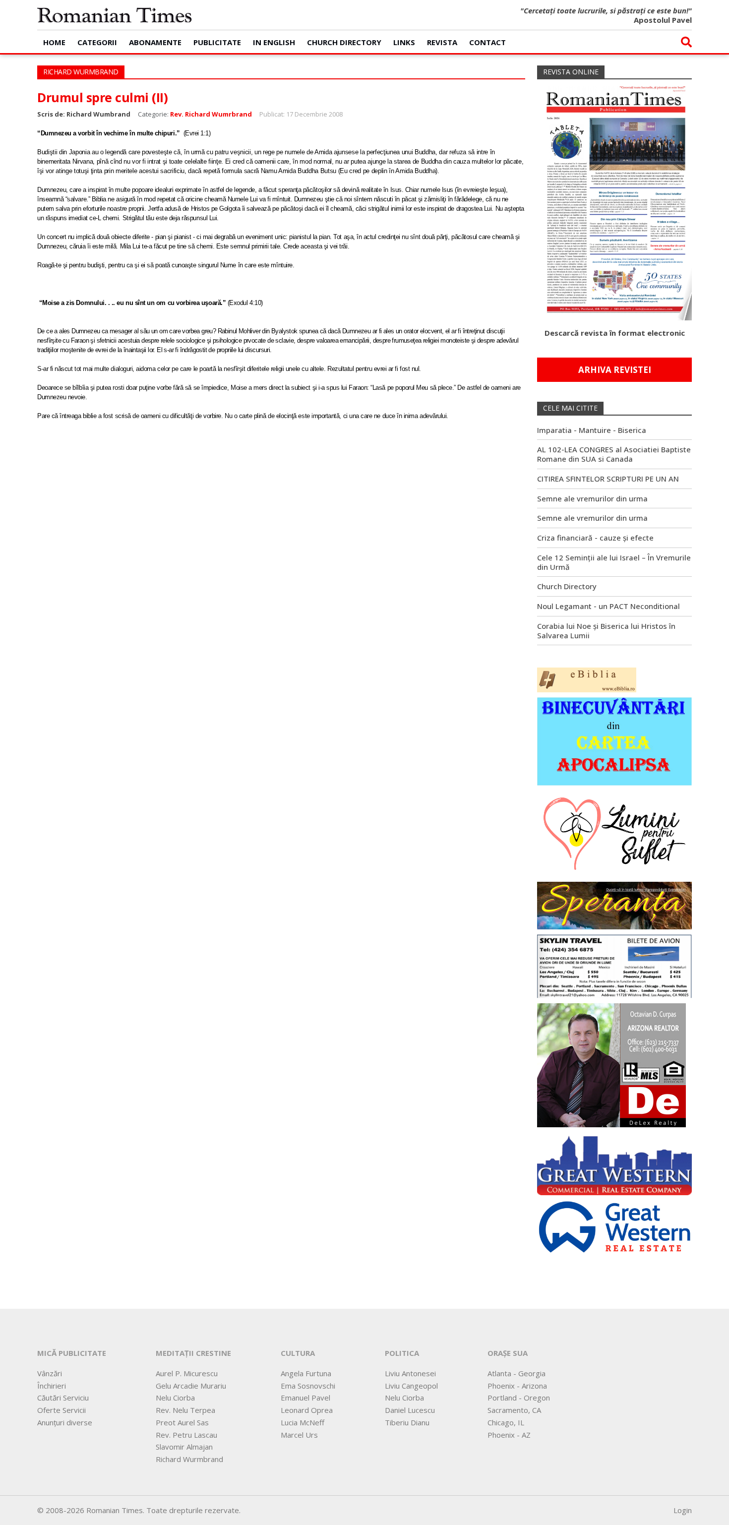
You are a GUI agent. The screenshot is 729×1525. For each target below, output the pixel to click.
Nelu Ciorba (175, 1398)
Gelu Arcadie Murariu (191, 1386)
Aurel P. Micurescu (187, 1373)
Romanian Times (114, 14)
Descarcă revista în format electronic (615, 333)
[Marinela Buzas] (614, 833)
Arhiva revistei (614, 369)
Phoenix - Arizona (517, 1386)
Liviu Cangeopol (411, 1386)
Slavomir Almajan (184, 1447)
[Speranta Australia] (614, 905)
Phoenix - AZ (509, 1435)
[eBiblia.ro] (586, 679)
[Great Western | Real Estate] (614, 1226)
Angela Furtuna (306, 1373)
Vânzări (49, 1373)
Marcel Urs (299, 1435)
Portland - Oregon (518, 1398)
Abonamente (155, 42)
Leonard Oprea (307, 1410)
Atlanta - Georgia (516, 1373)
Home (54, 42)
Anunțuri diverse (64, 1422)
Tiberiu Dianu (407, 1422)
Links (404, 42)
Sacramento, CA (514, 1410)
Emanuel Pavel (305, 1398)
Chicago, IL (505, 1422)
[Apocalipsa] (614, 740)
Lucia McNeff (302, 1422)
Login (682, 1510)
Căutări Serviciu (63, 1398)
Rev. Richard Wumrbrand (211, 114)
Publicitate (217, 42)
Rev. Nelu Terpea (185, 1410)
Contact (487, 42)
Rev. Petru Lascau (186, 1435)
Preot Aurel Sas (182, 1422)
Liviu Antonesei (410, 1373)
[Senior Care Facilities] (614, 1163)
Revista (442, 42)
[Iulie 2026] (614, 199)
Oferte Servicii (61, 1410)
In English (274, 42)
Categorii (97, 42)
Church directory (344, 42)
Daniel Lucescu (410, 1410)
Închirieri (51, 1386)
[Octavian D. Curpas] (611, 1064)
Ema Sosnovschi (308, 1386)
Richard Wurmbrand (189, 1459)
